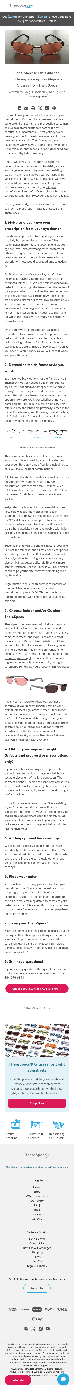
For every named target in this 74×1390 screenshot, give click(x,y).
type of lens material (24, 460)
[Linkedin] (47, 108)
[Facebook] (19, 108)
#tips (47, 1008)
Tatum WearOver (32, 191)
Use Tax (37, 1261)
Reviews (37, 1214)
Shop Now (37, 1103)
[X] (40, 108)
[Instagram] (41, 1329)
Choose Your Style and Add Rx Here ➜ (37, 988)
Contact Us (37, 1243)
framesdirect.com (46, 447)
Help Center (37, 1239)
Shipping (37, 1252)
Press (37, 1257)
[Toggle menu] (5, 5)
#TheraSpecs (32, 1008)
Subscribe (18, 1380)
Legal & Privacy (37, 1266)
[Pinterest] (54, 108)
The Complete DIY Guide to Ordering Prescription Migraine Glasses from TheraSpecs (37, 79)
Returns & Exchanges (37, 1248)
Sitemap (53, 1374)
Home (37, 1187)
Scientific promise (42, 1365)
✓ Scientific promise (37, 96)
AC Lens (51, 295)
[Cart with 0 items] (67, 6)
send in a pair (26, 391)
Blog (37, 1209)
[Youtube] (48, 1329)
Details (51, 21)
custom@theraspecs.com (41, 973)
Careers (37, 1218)
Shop (37, 1191)
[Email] (26, 108)
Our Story (37, 1200)
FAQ (37, 1205)
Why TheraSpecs (37, 1196)
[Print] (33, 108)
